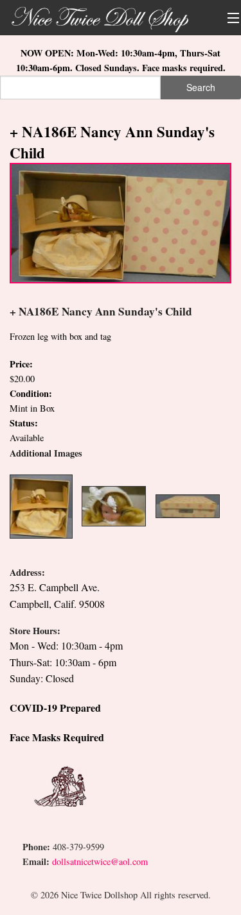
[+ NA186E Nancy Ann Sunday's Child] (120, 221)
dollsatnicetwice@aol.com (100, 861)
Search (200, 87)
